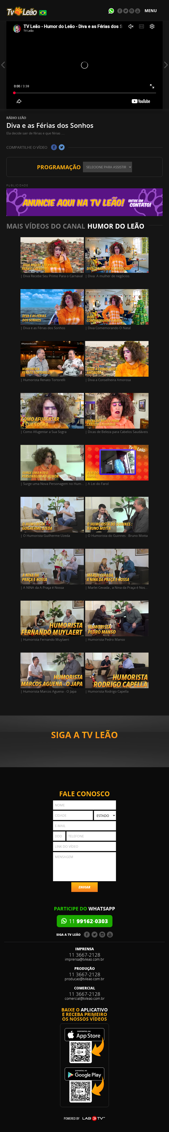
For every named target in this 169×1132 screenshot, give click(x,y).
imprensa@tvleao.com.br (84, 959)
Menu (151, 10)
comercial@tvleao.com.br (85, 998)
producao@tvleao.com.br (84, 978)
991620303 (88, 921)
